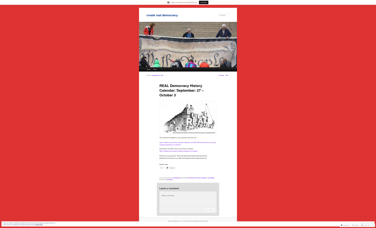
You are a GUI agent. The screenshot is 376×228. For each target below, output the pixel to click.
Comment (210, 209)
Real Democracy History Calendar (197, 178)
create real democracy (162, 15)
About (155, 69)
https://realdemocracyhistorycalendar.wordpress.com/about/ (178, 151)
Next (227, 75)
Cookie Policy (39, 225)
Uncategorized (177, 178)
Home (148, 69)
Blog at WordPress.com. (175, 221)
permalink (170, 179)
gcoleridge (211, 178)
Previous (220, 75)
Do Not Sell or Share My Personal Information (195, 221)
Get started (204, 2)
